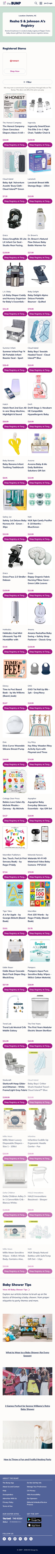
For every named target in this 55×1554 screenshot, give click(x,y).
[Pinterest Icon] (20, 1538)
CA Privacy (31, 1491)
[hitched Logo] (5, 1521)
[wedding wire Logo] (15, 1521)
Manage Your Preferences (36, 1487)
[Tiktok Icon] (9, 1538)
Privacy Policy (8, 1502)
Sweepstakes (8, 1494)
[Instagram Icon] (15, 1538)
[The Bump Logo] (14, 3)
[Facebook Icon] (4, 1538)
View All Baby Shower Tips (15, 1289)
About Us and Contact (11, 1487)
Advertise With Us (10, 1498)
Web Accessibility (33, 1494)
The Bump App (8, 1483)
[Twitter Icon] (31, 1538)
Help (4, 1491)
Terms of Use (8, 1506)
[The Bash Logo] (18, 1518)
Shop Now (14, 71)
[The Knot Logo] (7, 1518)
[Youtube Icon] (25, 1538)
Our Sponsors (32, 1498)
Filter (29, 82)
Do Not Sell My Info (34, 1483)
